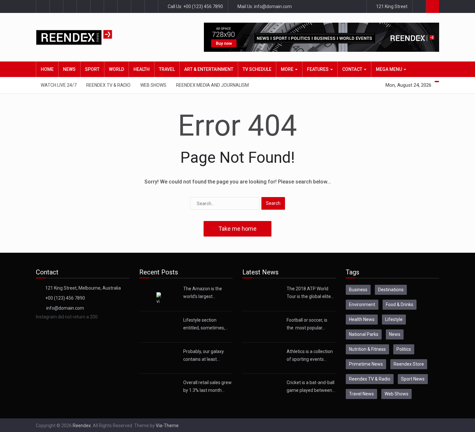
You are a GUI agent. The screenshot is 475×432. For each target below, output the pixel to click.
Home (47, 69)
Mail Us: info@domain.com (264, 6)
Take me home (237, 228)
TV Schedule (257, 69)
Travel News (361, 393)
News (69, 69)
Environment (362, 304)
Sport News (413, 379)
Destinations (391, 289)
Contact (352, 69)
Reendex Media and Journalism (212, 85)
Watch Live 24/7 (59, 85)
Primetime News (366, 364)
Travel (167, 69)
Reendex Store (409, 364)
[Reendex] (85, 37)
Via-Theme (167, 425)
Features (318, 69)
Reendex (82, 425)
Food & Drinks (399, 304)
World (116, 69)
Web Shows (153, 85)
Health (141, 69)
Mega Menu (389, 69)
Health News (362, 319)
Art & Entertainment (208, 69)
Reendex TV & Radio (108, 85)
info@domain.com (65, 308)
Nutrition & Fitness (367, 349)
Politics (403, 349)
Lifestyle (394, 319)
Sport (92, 69)
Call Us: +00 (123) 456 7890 (195, 6)
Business (358, 289)
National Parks (363, 334)
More (287, 69)
